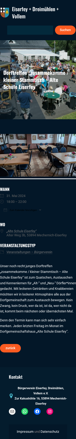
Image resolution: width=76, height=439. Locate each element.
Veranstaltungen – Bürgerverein (29, 252)
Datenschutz (50, 431)
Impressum (25, 431)
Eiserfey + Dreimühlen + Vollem (35, 12)
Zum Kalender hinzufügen (23, 210)
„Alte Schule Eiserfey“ (21, 231)
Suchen (65, 30)
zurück (10, 348)
